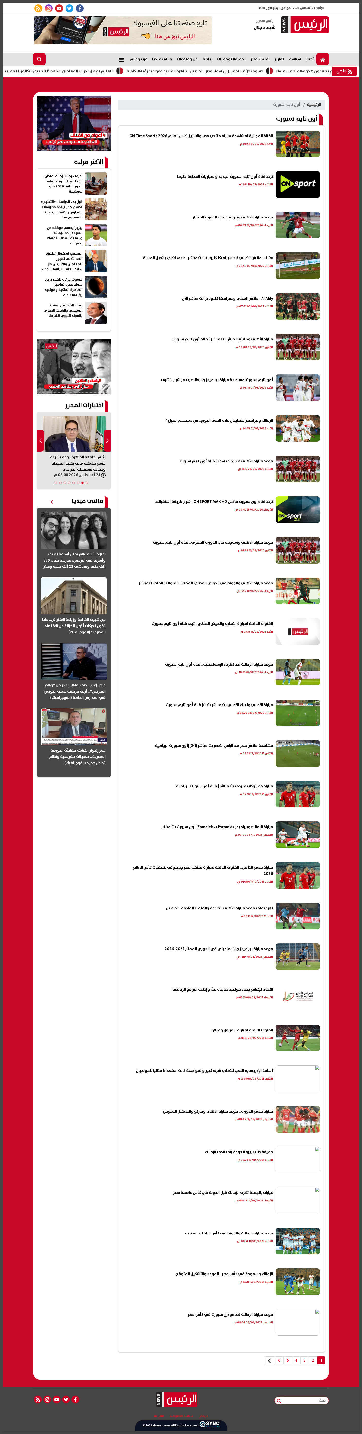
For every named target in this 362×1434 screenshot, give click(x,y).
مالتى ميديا (162, 59)
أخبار (310, 59)
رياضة (207, 59)
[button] (87, 483)
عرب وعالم (138, 59)
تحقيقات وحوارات (231, 59)
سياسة (295, 59)
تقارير (279, 59)
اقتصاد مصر (260, 59)
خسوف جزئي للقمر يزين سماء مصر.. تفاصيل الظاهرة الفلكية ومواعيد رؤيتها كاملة (241, 71)
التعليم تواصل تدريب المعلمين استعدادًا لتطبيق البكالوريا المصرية (105, 71)
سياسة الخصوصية (181, 1416)
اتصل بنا (159, 1416)
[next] (269, 1360)
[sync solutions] (209, 1425)
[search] (39, 59)
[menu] (121, 59)
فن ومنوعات (187, 59)
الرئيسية (314, 104)
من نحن (203, 1416)
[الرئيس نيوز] (304, 25)
